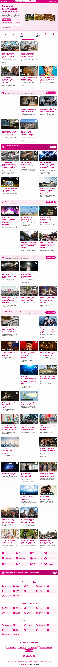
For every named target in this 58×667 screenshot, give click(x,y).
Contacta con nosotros (46, 661)
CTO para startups (33, 647)
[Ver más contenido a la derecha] (56, 35)
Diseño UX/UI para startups (46, 647)
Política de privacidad (22, 661)
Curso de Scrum (22, 647)
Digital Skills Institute (10, 647)
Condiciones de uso (11, 661)
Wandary (24, 664)
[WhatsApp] (47, 202)
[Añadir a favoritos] (17, 43)
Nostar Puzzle (29, 650)
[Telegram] (49, 202)
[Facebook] (52, 202)
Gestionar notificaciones (34, 661)
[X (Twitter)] (55, 202)
